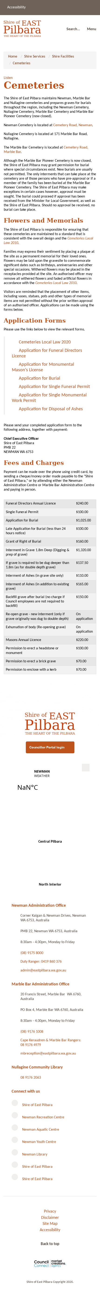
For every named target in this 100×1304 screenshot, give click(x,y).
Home (12, 56)
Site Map (50, 1224)
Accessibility (16, 7)
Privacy (50, 1211)
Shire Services (34, 56)
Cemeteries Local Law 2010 (56, 283)
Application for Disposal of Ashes (51, 409)
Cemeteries (21, 63)
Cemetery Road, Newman (72, 125)
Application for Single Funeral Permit (54, 387)
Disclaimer (50, 1218)
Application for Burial (39, 378)
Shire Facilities (63, 56)
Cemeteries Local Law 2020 (45, 342)
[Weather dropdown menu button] (86, 767)
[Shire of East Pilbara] (22, 27)
